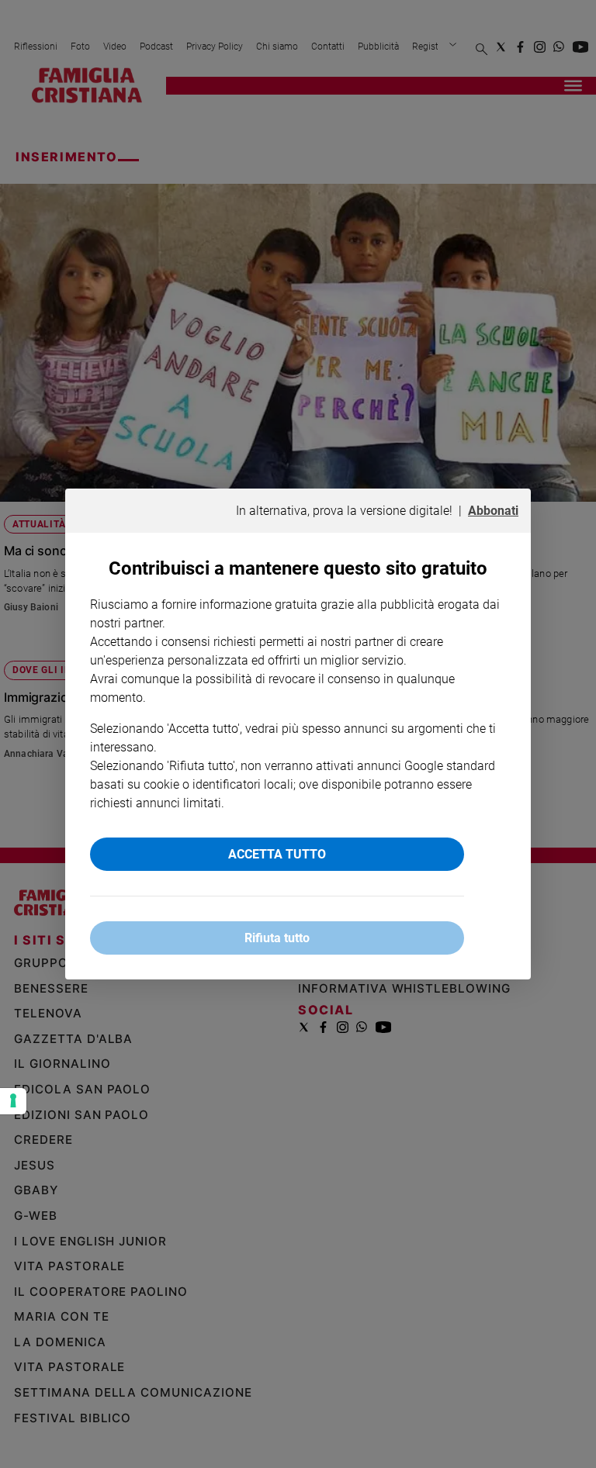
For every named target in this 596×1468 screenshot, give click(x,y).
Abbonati (493, 510)
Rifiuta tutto (277, 938)
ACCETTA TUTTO (277, 854)
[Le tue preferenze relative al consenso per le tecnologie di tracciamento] (13, 1101)
